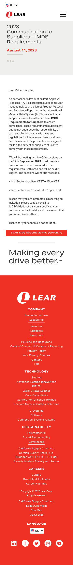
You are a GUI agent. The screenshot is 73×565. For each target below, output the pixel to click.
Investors (37, 326)
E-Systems (36, 410)
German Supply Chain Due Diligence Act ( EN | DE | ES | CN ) (36, 454)
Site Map (36, 510)
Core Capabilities (36, 395)
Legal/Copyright (36, 505)
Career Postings (36, 483)
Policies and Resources (36, 341)
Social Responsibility (36, 437)
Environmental (36, 432)
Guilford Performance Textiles (36, 399)
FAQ (36, 364)
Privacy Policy (36, 350)
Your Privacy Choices (36, 355)
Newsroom (36, 335)
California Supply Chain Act (37, 448)
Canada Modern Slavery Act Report (36, 461)
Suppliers (36, 330)
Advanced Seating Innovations (36, 381)
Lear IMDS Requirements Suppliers (36, 232)
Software (36, 415)
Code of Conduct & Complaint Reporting (36, 346)
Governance (36, 441)
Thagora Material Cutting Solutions (36, 404)
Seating (37, 377)
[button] (9, 5)
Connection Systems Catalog (36, 419)
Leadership (36, 319)
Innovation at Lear (36, 315)
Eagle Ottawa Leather (36, 390)
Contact (36, 359)
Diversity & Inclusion (36, 479)
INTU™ (36, 386)
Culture (36, 474)
